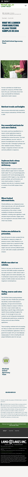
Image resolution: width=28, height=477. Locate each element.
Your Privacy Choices (17, 446)
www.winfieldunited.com (15, 448)
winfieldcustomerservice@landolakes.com (7, 451)
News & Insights (7, 13)
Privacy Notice (22, 446)
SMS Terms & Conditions (6, 447)
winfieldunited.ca (24, 453)
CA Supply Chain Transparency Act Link (6, 452)
